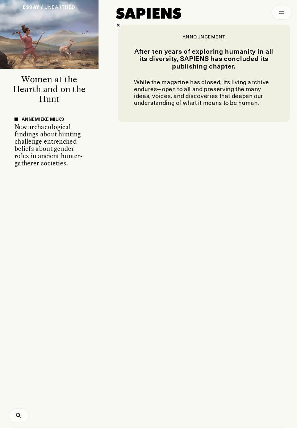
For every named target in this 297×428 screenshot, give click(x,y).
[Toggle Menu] (282, 12)
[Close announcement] (118, 24)
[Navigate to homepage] (148, 13)
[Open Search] (19, 416)
